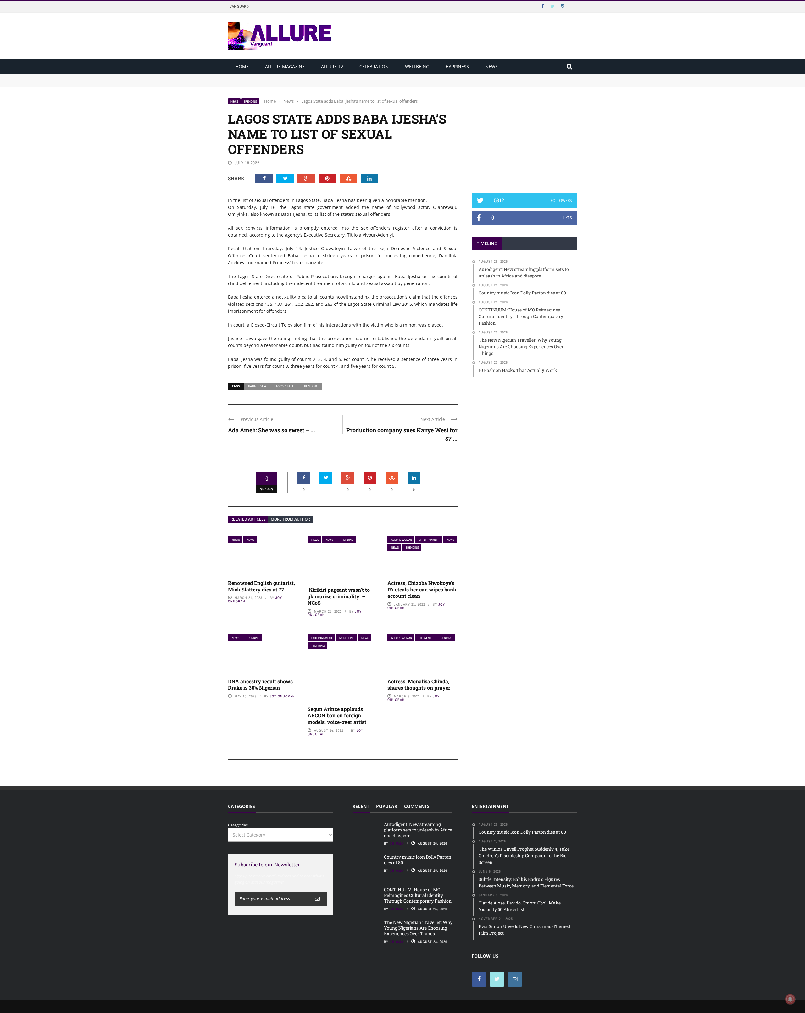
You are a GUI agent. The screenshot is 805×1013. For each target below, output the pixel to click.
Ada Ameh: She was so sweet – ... (271, 430)
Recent (361, 806)
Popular (386, 806)
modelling (346, 638)
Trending (250, 101)
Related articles (248, 519)
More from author (290, 519)
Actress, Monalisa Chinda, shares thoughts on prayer (418, 684)
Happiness (457, 67)
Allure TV (332, 67)
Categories (238, 825)
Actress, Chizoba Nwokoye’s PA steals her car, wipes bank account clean (421, 589)
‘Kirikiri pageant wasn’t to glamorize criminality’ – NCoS (339, 596)
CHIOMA (397, 843)
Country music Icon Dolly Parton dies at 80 (269, 83)
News (491, 67)
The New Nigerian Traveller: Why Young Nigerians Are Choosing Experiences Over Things (418, 928)
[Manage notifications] (790, 999)
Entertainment (429, 540)
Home (242, 67)
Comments (417, 806)
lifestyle (425, 638)
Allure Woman (401, 540)
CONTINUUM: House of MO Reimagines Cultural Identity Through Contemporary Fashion (418, 895)
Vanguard (239, 6)
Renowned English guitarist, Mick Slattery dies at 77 (261, 586)
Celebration (374, 67)
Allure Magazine (285, 67)
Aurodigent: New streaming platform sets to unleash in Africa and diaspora (301, 77)
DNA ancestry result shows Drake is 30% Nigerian (260, 684)
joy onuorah (282, 696)
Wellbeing (417, 67)
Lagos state (284, 386)
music (236, 540)
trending (310, 386)
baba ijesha (257, 386)
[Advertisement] (524, 137)
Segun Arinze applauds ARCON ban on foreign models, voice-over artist (337, 715)
